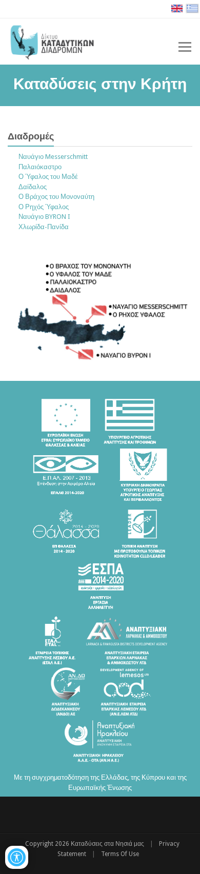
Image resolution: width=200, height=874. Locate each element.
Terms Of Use (120, 854)
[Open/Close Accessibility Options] (17, 857)
